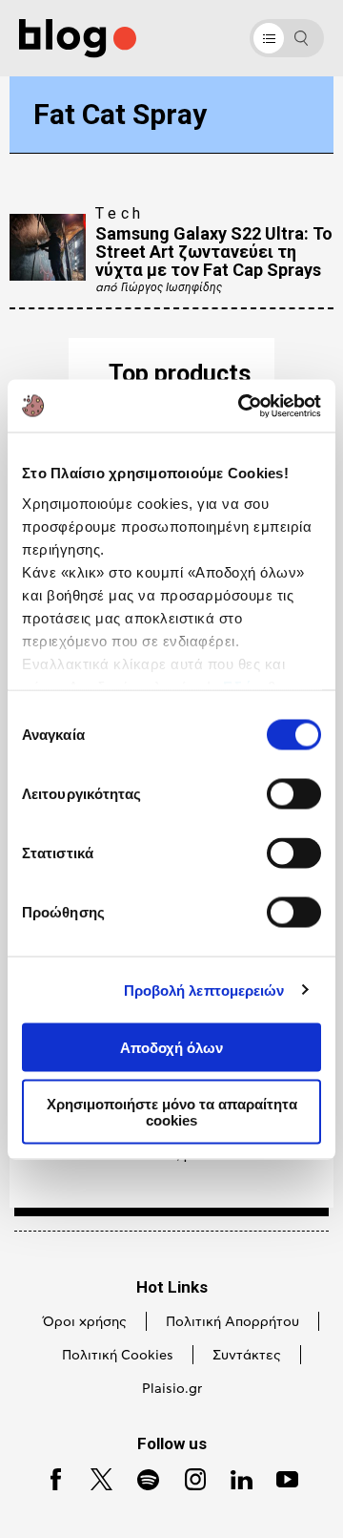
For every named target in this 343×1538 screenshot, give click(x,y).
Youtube (279, 1477)
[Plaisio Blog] (77, 38)
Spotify (139, 1477)
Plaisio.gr (172, 1389)
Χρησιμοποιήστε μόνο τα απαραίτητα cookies (172, 1111)
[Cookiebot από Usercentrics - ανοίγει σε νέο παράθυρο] (242, 405)
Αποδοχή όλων (171, 1048)
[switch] (294, 794)
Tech (120, 213)
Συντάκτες (246, 1355)
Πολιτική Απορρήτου (232, 1322)
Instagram (188, 1477)
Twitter (93, 1477)
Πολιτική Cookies (117, 1355)
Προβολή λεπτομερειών (204, 989)
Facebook (48, 1477)
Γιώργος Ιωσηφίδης (171, 287)
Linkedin (233, 1477)
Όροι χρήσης (85, 1322)
